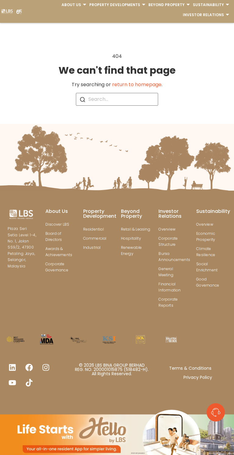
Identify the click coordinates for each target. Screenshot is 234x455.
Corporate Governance (56, 267)
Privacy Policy (197, 377)
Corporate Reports (168, 302)
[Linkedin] (12, 367)
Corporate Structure (168, 241)
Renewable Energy (131, 250)
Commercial (95, 238)
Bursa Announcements (173, 256)
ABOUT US (71, 4)
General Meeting (165, 271)
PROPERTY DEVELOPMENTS (114, 4)
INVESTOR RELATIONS (203, 14)
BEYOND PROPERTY (166, 4)
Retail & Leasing (135, 229)
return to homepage (136, 84)
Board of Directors (53, 236)
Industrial (92, 247)
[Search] (82, 99)
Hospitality (131, 238)
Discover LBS (57, 224)
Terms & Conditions (190, 368)
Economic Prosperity (205, 236)
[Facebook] (29, 367)
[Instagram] (45, 367)
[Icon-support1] (216, 412)
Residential (93, 229)
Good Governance (207, 282)
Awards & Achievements (58, 251)
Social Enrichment (207, 267)
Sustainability (213, 211)
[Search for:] (117, 99)
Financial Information (169, 287)
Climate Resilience (205, 251)
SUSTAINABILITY (208, 4)
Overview (167, 229)
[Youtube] (12, 382)
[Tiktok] (29, 382)
